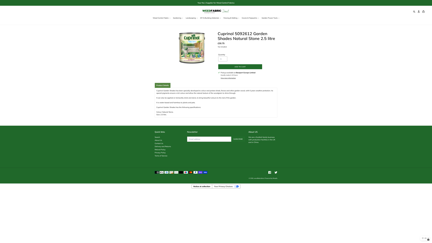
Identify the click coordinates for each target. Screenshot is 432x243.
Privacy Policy (160, 153)
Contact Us (159, 143)
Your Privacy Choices (223, 186)
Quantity (221, 55)
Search (157, 137)
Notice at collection (201, 186)
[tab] (163, 85)
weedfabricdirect (259, 178)
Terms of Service (161, 156)
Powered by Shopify (271, 178)
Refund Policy (160, 149)
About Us (158, 140)
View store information (228, 78)
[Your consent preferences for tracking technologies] (428, 239)
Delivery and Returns (163, 146)
